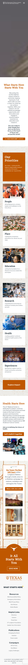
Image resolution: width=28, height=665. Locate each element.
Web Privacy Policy (14, 602)
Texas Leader (14, 638)
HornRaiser (14, 648)
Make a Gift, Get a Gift (14, 489)
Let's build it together (13, 434)
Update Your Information (14, 625)
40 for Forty (14, 645)
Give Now (13, 569)
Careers (14, 617)
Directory (14, 615)
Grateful (14, 635)
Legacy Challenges (14, 650)
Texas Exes (14, 620)
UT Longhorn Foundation (14, 622)
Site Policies (14, 604)
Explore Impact (14, 385)
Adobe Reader (14, 607)
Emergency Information (14, 599)
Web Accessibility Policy (14, 597)
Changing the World (14, 633)
